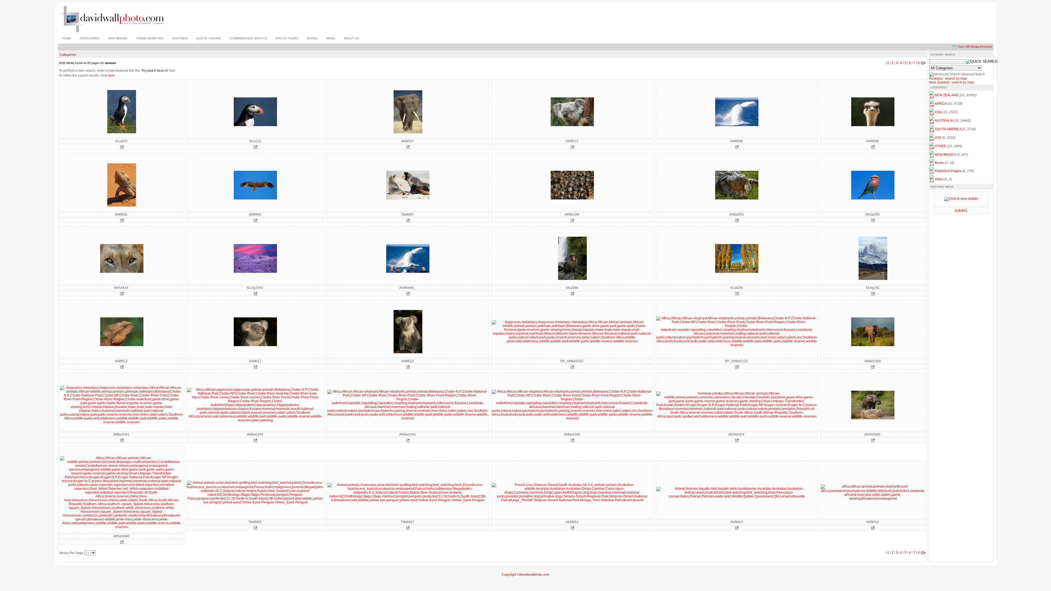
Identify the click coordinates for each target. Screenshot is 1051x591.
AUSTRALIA (944, 121)
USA (938, 138)
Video (939, 179)
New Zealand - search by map (951, 82)
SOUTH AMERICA (948, 129)
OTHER (940, 146)
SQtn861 (961, 211)
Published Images (948, 171)
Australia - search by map (948, 78)
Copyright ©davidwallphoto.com (525, 574)
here (111, 75)
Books (939, 163)
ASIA (938, 112)
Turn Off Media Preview (974, 47)
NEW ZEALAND (946, 95)
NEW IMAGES (945, 155)
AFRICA (940, 104)
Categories (68, 55)
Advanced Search (973, 74)
